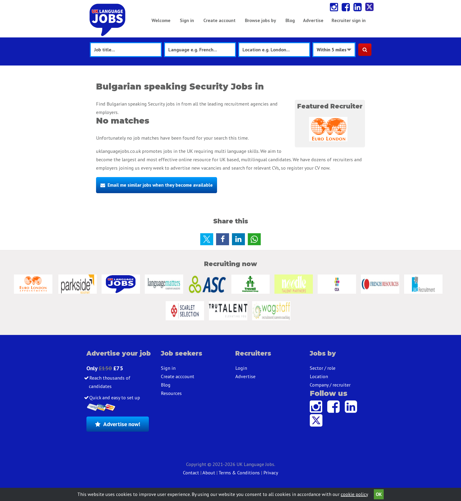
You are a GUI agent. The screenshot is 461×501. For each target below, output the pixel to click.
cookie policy (354, 494)
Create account (219, 20)
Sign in (187, 20)
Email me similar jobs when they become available (160, 185)
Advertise (313, 20)
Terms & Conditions (239, 473)
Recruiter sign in (349, 20)
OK (379, 494)
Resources (171, 393)
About (208, 473)
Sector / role (322, 368)
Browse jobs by (260, 20)
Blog (290, 20)
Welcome (161, 20)
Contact (191, 473)
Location (319, 376)
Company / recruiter (330, 385)
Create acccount (177, 376)
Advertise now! (121, 424)
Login (241, 368)
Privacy (270, 473)
